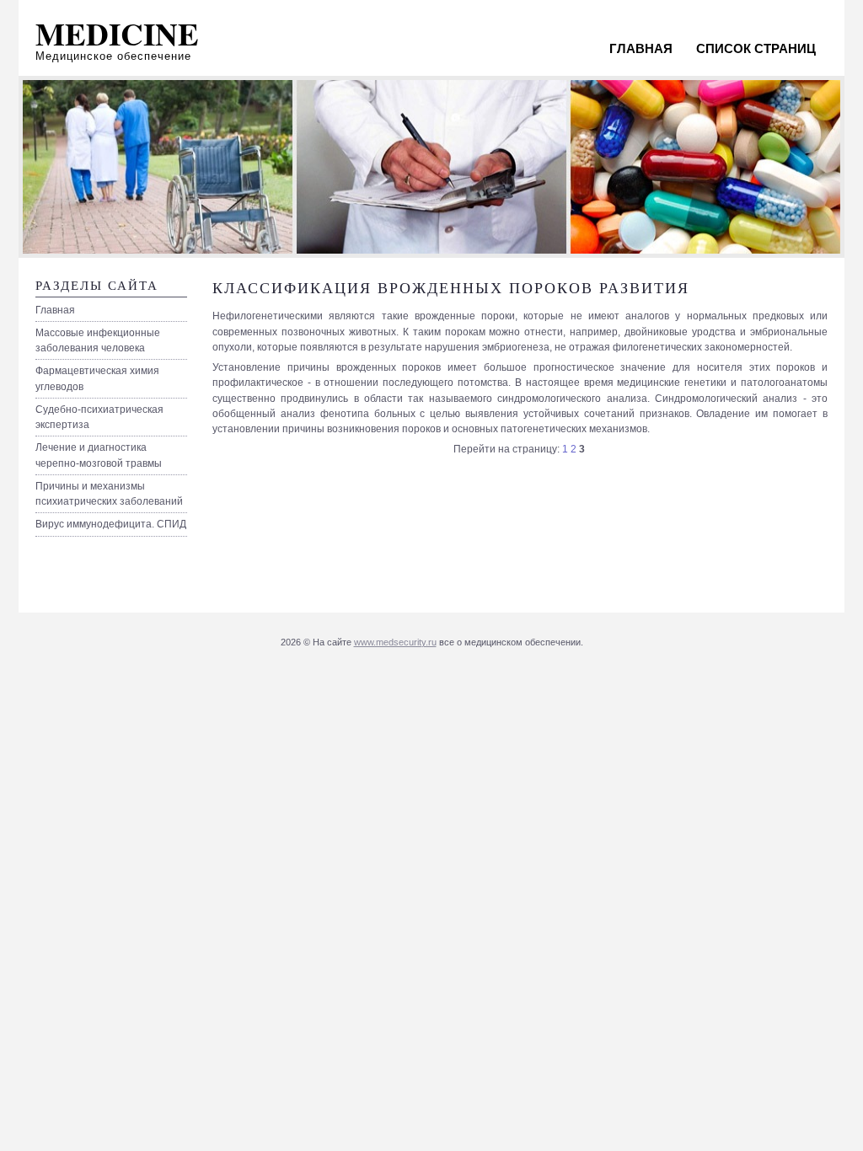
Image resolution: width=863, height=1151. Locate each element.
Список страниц (756, 48)
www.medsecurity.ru (395, 642)
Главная (641, 48)
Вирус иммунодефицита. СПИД (110, 524)
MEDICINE (117, 33)
